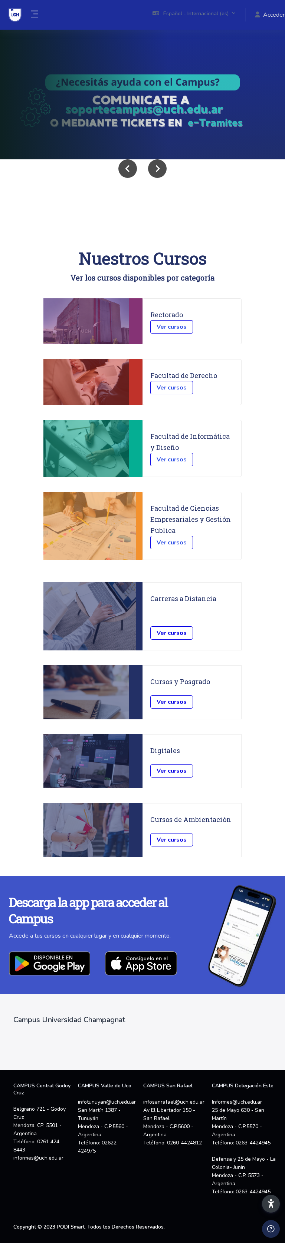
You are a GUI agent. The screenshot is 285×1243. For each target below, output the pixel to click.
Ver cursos (172, 327)
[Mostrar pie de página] (271, 1229)
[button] (194, 15)
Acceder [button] (274, 15)
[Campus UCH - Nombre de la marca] (15, 15)
